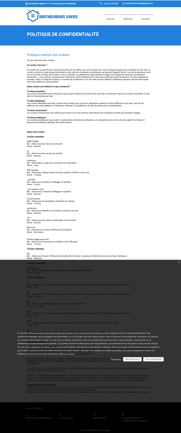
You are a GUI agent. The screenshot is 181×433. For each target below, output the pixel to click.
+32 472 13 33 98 (111, 4)
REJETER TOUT (132, 359)
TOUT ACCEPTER (153, 359)
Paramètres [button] (116, 359)
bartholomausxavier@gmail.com (139, 3)
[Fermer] (178, 262)
